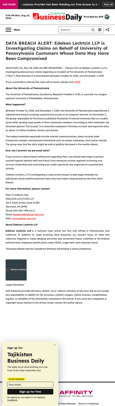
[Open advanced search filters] (99, 30)
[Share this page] (107, 30)
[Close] (54, 345)
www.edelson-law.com (24, 218)
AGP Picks (9, 4)
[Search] (93, 30)
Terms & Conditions (88, 403)
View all (108, 4)
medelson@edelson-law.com (28, 214)
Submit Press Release (63, 403)
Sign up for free (30, 391)
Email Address (16, 379)
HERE (77, 82)
